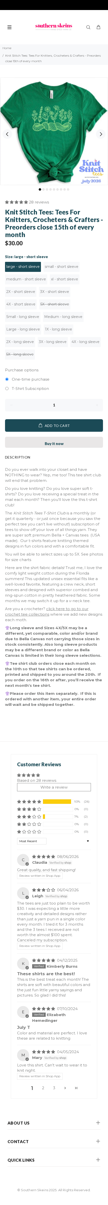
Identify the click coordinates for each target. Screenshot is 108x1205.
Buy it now (54, 443)
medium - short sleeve (26, 279)
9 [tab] (68, 189)
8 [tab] (64, 189)
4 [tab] (50, 189)
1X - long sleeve (58, 329)
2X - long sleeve (20, 342)
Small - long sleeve (22, 316)
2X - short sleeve (20, 291)
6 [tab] (57, 189)
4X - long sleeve (85, 342)
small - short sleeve (61, 266)
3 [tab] (47, 189)
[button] (17, 202)
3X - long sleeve (53, 342)
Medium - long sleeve (63, 316)
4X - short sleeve (20, 304)
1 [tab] (40, 189)
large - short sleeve (23, 266)
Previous (7, 134)
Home (7, 48)
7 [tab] (61, 189)
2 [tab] (43, 189)
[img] (44, 856)
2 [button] (43, 1087)
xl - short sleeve (64, 279)
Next (100, 134)
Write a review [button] (54, 787)
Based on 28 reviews (36, 780)
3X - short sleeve (54, 291)
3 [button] (54, 1087)
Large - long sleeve (23, 329)
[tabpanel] (54, 131)
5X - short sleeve (54, 304)
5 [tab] (54, 189)
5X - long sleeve (20, 354)
